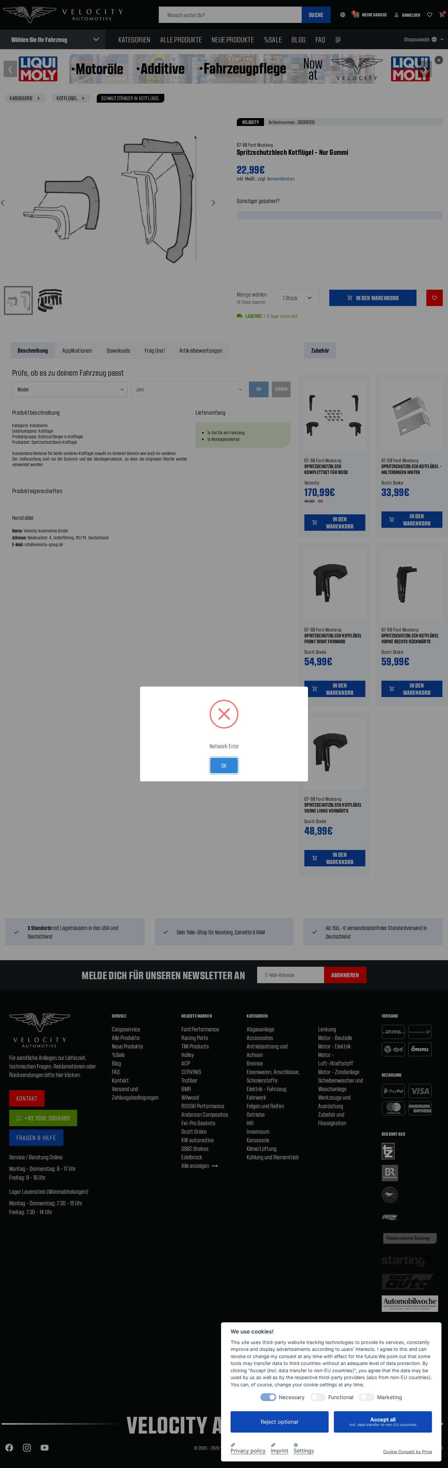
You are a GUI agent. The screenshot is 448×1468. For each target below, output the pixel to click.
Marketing (389, 1397)
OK (224, 765)
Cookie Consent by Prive (407, 1451)
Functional (341, 1397)
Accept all (383, 1421)
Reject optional (279, 1421)
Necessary (292, 1397)
